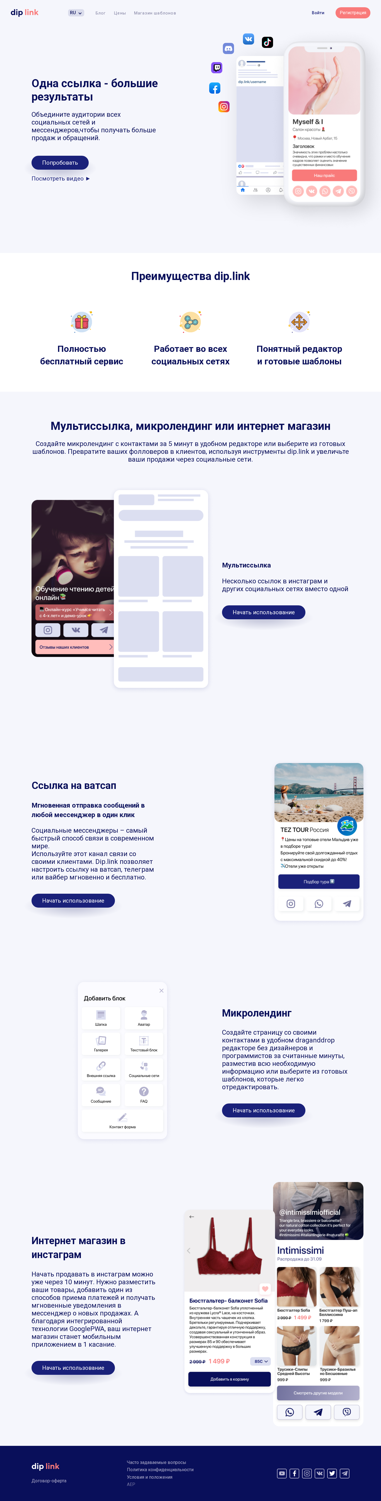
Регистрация (353, 12)
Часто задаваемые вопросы (156, 1462)
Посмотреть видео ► (61, 178)
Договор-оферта (49, 1480)
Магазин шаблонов (155, 13)
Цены (120, 13)
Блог (101, 13)
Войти (318, 12)
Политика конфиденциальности (160, 1469)
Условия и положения (149, 1477)
